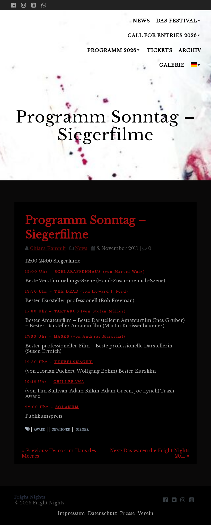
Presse (127, 513)
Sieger (82, 429)
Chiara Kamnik (48, 248)
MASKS (63, 336)
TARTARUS (67, 311)
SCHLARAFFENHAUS (78, 272)
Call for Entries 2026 (162, 35)
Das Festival (176, 21)
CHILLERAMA (69, 382)
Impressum (71, 513)
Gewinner (61, 429)
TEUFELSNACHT (73, 362)
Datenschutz (102, 513)
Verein (145, 513)
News (141, 21)
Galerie (171, 65)
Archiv (190, 50)
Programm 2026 (111, 50)
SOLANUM (67, 407)
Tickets (159, 50)
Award (40, 429)
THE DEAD (66, 291)
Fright (24, 43)
